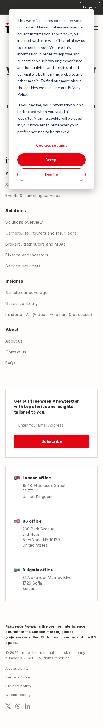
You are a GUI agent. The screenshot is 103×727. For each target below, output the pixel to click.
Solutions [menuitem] (15, 210)
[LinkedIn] (27, 706)
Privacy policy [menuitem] (18, 686)
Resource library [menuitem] (21, 303)
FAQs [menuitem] (10, 363)
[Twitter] (8, 706)
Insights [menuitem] (14, 281)
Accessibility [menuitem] (17, 668)
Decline (51, 174)
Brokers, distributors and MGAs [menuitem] (35, 244)
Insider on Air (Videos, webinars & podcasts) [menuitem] (48, 314)
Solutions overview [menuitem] (24, 222)
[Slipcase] (18, 706)
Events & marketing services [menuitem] (32, 195)
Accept (51, 159)
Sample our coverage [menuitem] (26, 292)
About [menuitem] (12, 329)
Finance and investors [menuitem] (26, 255)
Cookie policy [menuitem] (18, 694)
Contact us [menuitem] (15, 352)
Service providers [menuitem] (23, 266)
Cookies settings (51, 145)
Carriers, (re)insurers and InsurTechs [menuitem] (41, 233)
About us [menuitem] (14, 341)
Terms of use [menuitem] (17, 677)
